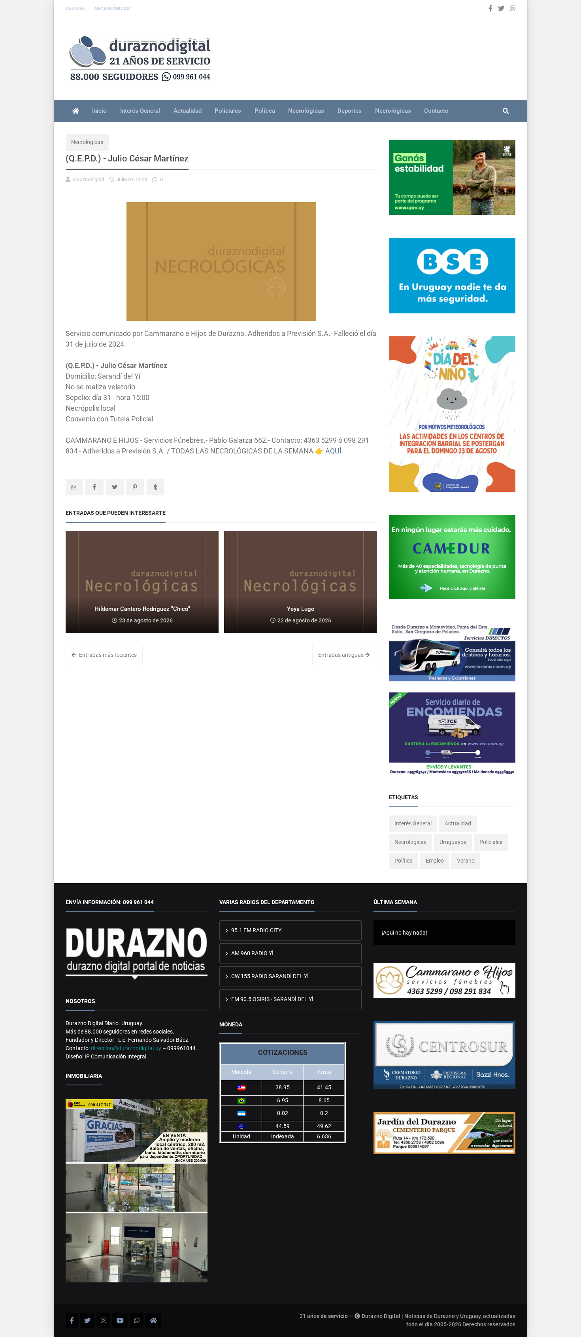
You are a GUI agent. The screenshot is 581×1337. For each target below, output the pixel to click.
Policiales (228, 110)
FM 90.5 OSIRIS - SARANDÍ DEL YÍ (271, 999)
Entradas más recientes (107, 655)
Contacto (76, 8)
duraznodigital (88, 179)
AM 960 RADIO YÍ (252, 953)
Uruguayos (453, 842)
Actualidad (188, 110)
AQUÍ (333, 451)
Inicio (99, 110)
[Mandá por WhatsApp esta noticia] (74, 487)
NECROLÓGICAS (112, 8)
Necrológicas (306, 110)
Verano (466, 860)
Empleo (435, 860)
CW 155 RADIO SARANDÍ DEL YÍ (269, 976)
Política (265, 110)
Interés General (140, 110)
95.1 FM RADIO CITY (255, 930)
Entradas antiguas (341, 655)
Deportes (350, 110)
